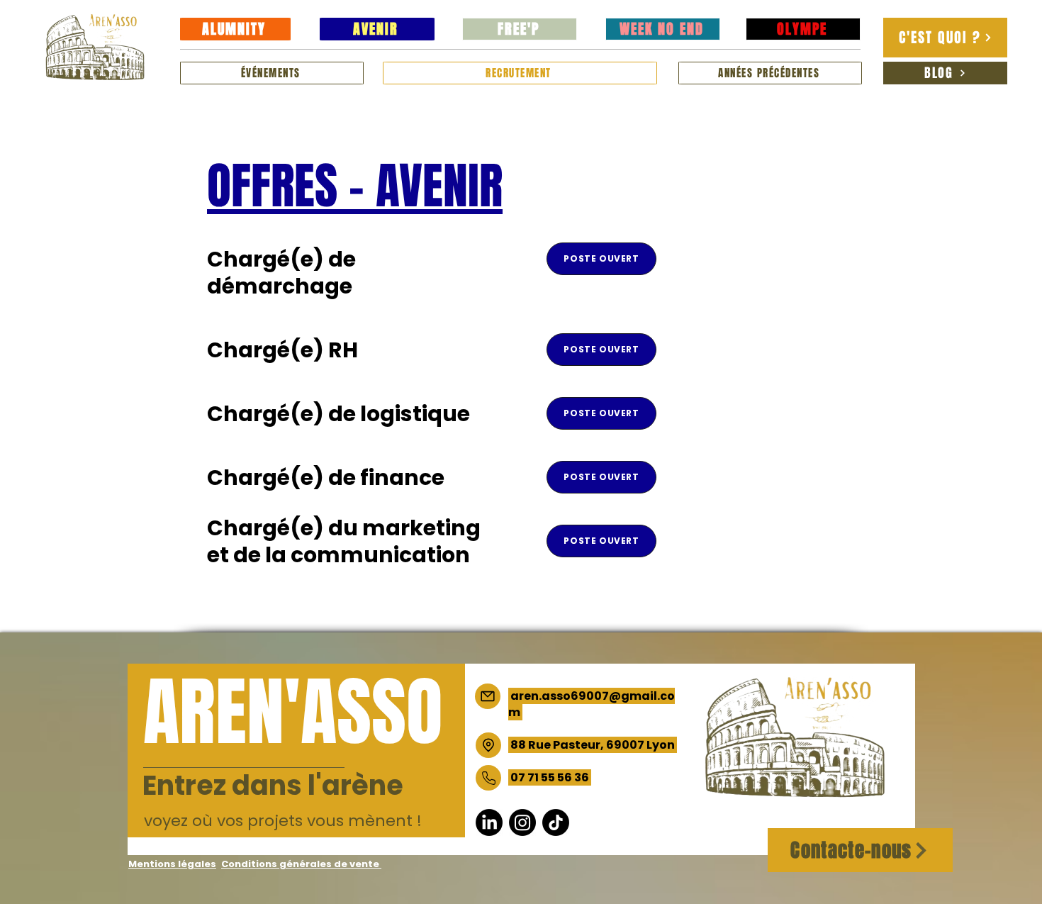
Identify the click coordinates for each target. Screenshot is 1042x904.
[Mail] (487, 696)
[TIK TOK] (555, 822)
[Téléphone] (488, 778)
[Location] (488, 745)
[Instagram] (522, 822)
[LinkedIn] (489, 822)
